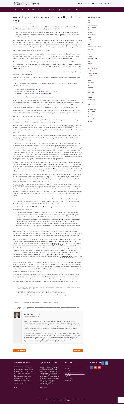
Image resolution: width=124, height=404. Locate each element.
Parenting (90, 95)
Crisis (89, 37)
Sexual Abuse (91, 104)
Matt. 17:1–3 (62, 219)
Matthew (71, 307)
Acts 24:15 (40, 254)
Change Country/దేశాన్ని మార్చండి (102, 4)
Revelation (15, 308)
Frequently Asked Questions (72, 371)
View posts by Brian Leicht (31, 316)
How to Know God (92, 73)
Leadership (91, 83)
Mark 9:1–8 (44, 91)
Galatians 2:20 (69, 125)
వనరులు (44, 9)
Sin (88, 107)
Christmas (90, 30)
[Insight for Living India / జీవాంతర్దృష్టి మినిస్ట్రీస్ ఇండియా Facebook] (102, 363)
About (69, 9)
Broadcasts (25, 9)
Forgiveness (91, 54)
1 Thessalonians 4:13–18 (52, 254)
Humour (90, 75)
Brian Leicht (34, 23)
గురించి (76, 9)
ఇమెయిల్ (67, 368)
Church (90, 32)
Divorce (90, 42)
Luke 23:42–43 (61, 148)
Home (16, 9)
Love (89, 85)
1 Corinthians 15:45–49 (67, 256)
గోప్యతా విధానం (68, 375)
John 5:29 (34, 254)
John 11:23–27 (49, 97)
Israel (89, 78)
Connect (52, 9)
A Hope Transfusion (19, 350)
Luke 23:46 (28, 74)
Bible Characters (92, 25)
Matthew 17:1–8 (35, 91)
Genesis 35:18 (46, 93)
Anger (89, 20)
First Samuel (38, 307)
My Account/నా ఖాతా (84, 4)
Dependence (78, 350)
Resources (35, 9)
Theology (90, 114)
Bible (89, 22)
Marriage (90, 87)
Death (19, 307)
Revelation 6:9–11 (23, 221)
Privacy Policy (68, 373)
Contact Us (68, 366)
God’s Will (90, 63)
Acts (28, 307)
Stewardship (91, 111)
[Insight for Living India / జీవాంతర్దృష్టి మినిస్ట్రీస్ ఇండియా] (26, 3)
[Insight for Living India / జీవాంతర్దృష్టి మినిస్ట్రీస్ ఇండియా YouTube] (99, 367)
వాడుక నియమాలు (69, 380)
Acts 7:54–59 (36, 89)
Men (89, 90)
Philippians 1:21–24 (19, 68)
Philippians (76, 307)
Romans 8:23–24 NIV (57, 243)
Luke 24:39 (47, 269)
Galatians (53, 307)
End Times (90, 49)
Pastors (90, 97)
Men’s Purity (91, 92)
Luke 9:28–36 (52, 91)
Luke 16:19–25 (41, 217)
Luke (64, 307)
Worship (90, 121)
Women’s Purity (92, 119)
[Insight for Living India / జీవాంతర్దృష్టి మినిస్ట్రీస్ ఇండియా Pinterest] (95, 367)
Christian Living (92, 27)
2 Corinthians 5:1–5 (38, 207)
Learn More (17, 387)
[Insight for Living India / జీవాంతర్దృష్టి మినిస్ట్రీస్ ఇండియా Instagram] (91, 367)
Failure (89, 51)
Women (90, 116)
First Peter (31, 307)
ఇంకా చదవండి (43, 387)
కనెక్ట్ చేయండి (61, 9)
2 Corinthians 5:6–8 (54, 58)
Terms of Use (68, 378)
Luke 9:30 (76, 219)
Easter (89, 44)
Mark (67, 307)
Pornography (91, 99)
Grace (89, 66)
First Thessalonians (46, 307)
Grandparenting (92, 68)
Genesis (58, 307)
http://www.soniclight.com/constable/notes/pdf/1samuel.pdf (34, 292)
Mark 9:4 (69, 219)
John (62, 307)
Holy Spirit (90, 71)
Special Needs (92, 109)
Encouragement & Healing (95, 47)
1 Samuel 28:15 (53, 169)
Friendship (90, 56)
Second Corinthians (23, 308)
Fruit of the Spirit (92, 58)
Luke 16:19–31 (19, 184)
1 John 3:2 (16, 252)
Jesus (89, 80)
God (89, 61)
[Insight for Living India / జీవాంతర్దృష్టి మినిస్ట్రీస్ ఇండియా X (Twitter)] (106, 363)
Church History (92, 34)
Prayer (89, 102)
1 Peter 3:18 (50, 122)
